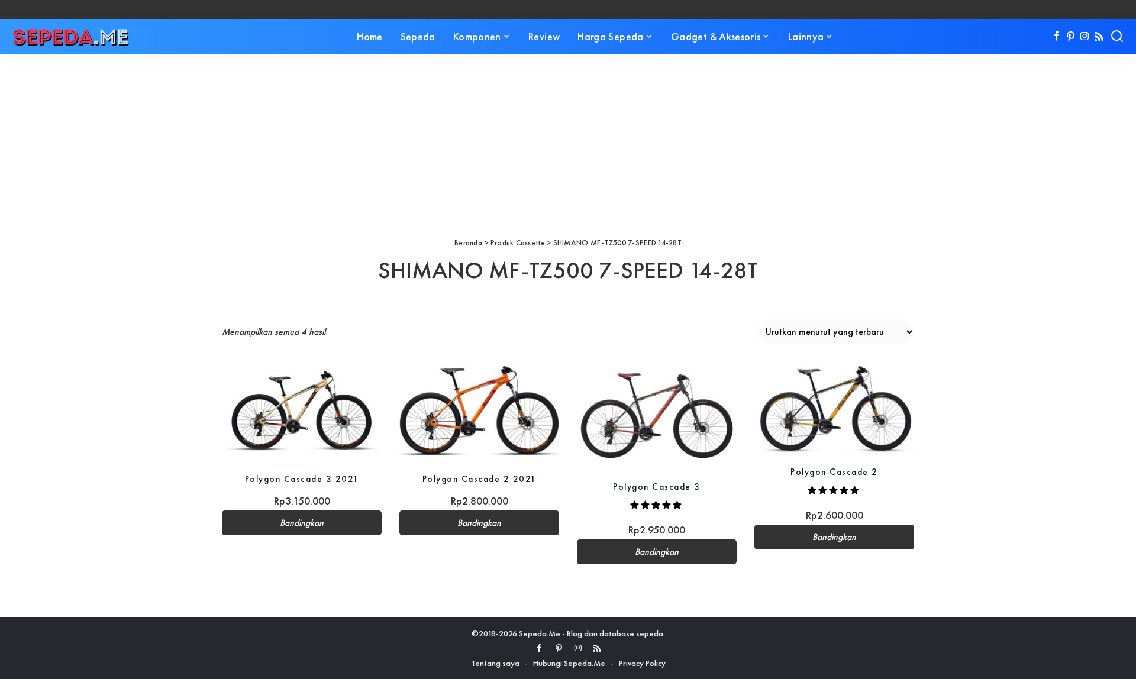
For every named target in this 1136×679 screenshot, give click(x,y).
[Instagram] (1085, 36)
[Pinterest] (1071, 36)
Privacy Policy (642, 663)
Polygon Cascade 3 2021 (302, 478)
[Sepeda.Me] (71, 36)
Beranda (468, 243)
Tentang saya (495, 663)
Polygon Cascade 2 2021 (479, 478)
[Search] (1117, 36)
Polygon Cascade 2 (834, 471)
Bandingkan (302, 523)
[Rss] (1099, 36)
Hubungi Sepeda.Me (569, 663)
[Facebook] (1056, 36)
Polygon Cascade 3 (657, 486)
